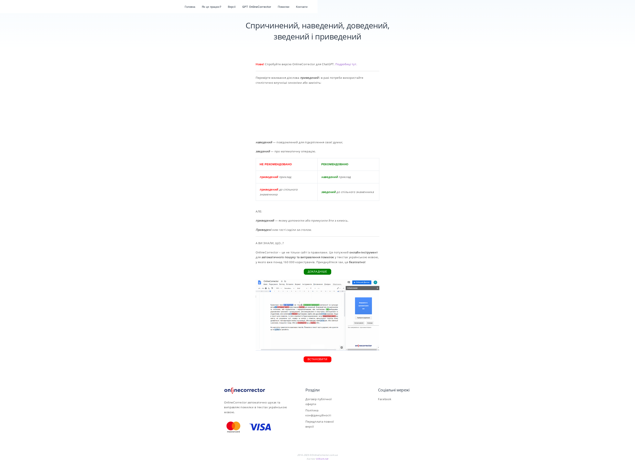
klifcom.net (322, 458)
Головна (190, 6)
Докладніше (317, 271)
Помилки (283, 6)
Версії (232, 6)
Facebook (384, 399)
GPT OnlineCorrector (256, 6)
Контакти (302, 6)
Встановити (317, 359)
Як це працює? (211, 6)
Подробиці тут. (346, 64)
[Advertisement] (317, 112)
